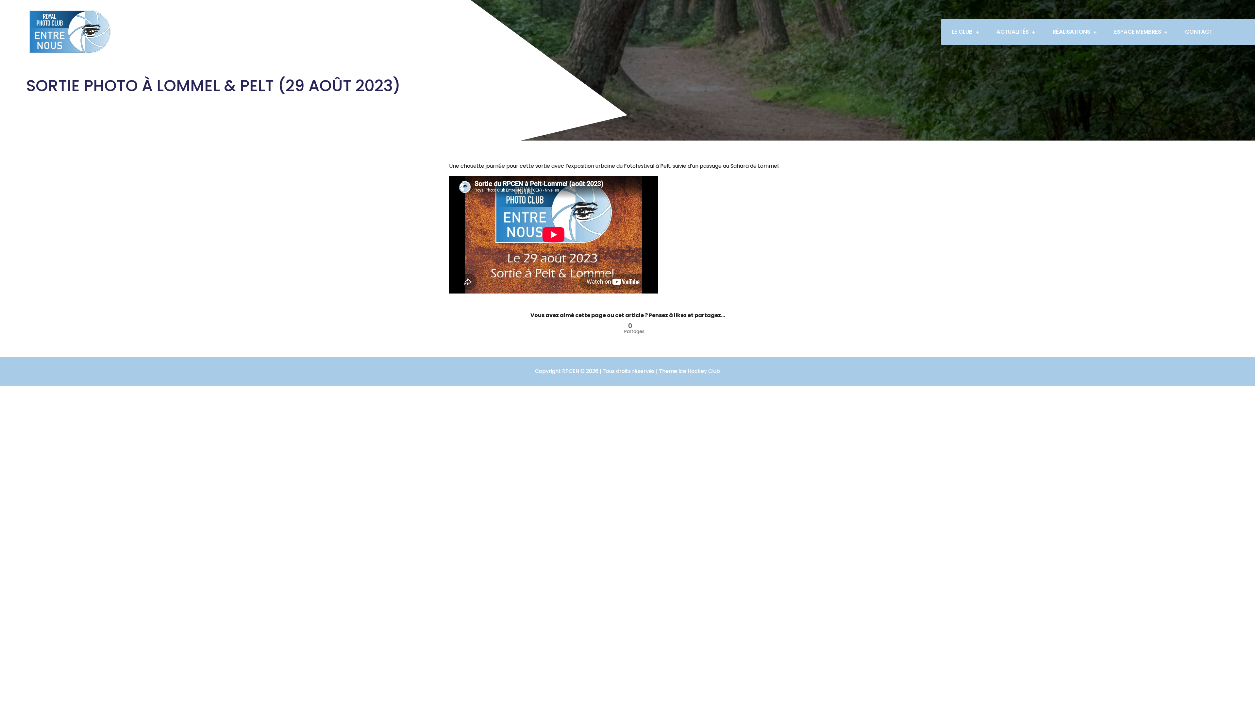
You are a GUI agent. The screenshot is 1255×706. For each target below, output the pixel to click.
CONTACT (1199, 32)
